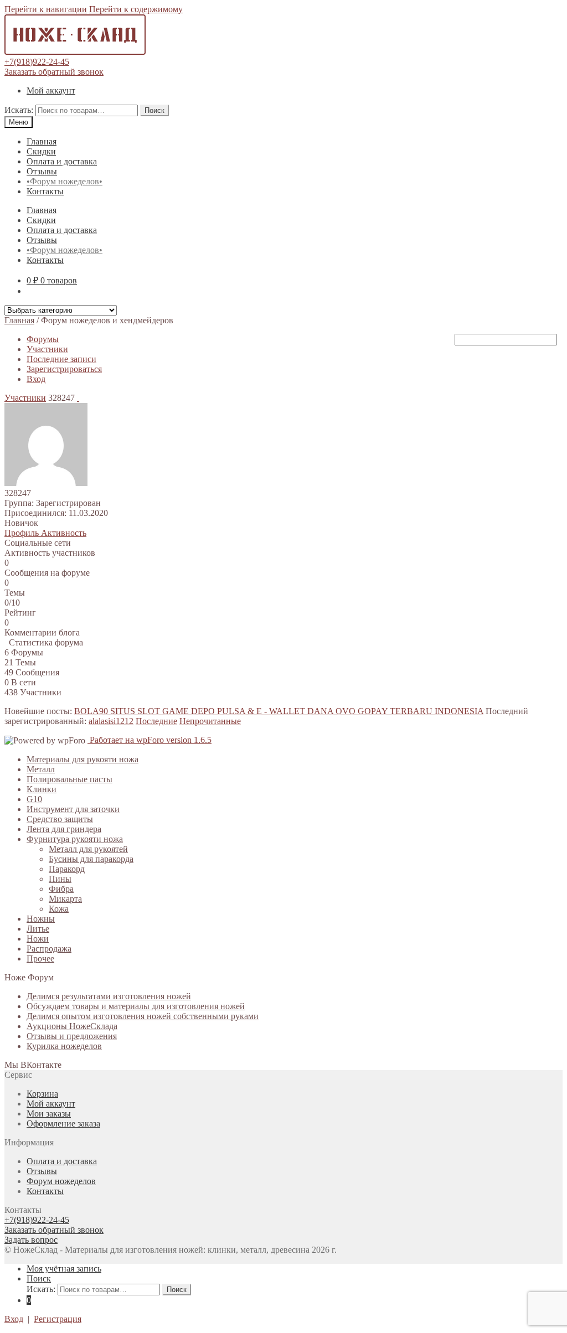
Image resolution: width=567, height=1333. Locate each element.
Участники (47, 349)
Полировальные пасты (69, 779)
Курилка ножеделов (64, 1046)
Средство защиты (60, 819)
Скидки (41, 151)
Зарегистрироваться (64, 369)
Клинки (41, 789)
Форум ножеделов (61, 1181)
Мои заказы (49, 1113)
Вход (36, 379)
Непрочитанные (210, 721)
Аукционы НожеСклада (72, 1026)
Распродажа (49, 948)
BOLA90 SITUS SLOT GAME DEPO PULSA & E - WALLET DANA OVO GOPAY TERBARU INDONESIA (278, 711)
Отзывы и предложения (72, 1036)
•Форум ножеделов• (64, 181)
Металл (41, 769)
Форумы (43, 339)
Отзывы (42, 171)
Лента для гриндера (64, 829)
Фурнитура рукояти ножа (75, 839)
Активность (63, 533)
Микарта (65, 898)
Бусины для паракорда (91, 859)
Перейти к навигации (45, 9)
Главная (41, 141)
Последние (156, 721)
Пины (60, 879)
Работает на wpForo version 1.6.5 (149, 740)
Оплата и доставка (62, 161)
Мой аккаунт (51, 90)
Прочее (40, 958)
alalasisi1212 (111, 721)
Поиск (154, 110)
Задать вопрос (31, 1239)
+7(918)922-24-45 (36, 61)
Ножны (41, 918)
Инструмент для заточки (73, 809)
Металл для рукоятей (88, 849)
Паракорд (67, 869)
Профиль (22, 533)
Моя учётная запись (64, 1268)
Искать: (18, 110)
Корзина (42, 1093)
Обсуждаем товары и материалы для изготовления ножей (136, 1006)
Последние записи (61, 359)
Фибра (61, 888)
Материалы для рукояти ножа (82, 759)
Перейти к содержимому (136, 9)
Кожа (59, 908)
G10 (34, 799)
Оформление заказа (63, 1123)
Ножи (38, 938)
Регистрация (57, 1319)
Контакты (45, 191)
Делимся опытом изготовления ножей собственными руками (143, 1016)
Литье (38, 928)
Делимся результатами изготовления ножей (109, 996)
